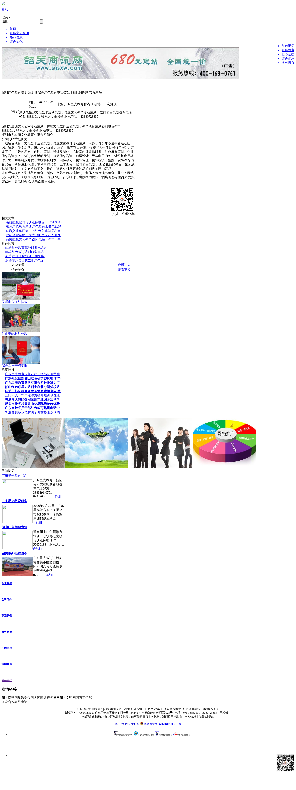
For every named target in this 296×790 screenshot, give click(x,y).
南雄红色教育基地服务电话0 (25, 247)
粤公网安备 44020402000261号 (162, 724)
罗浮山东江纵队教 (14, 302)
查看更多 (124, 265)
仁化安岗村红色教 (14, 333)
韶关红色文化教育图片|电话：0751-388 (33, 239)
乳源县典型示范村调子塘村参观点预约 (32, 412)
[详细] (57, 496)
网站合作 (7, 680)
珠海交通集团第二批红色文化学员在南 (33, 231)
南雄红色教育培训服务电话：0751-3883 (34, 222)
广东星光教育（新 (14, 475)
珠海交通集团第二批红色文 (24, 260)
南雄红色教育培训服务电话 (24, 252)
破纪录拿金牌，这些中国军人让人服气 (33, 235)
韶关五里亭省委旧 (14, 365)
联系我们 (7, 615)
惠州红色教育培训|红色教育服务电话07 (33, 226)
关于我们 (7, 583)
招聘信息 (7, 647)
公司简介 (7, 599)
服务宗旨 (7, 631)
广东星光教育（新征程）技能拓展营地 (32, 374)
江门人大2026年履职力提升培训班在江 (32, 395)
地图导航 (7, 664)
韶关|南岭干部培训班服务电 (25, 256)
